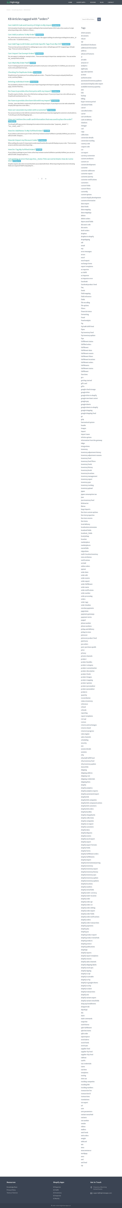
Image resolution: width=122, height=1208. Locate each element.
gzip (82, 419)
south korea (85, 1025)
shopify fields (85, 848)
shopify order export (88, 911)
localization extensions (89, 527)
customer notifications (89, 180)
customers (84, 183)
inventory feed (86, 458)
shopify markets (86, 887)
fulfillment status (87, 368)
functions (84, 374)
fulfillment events (87, 353)
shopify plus (85, 929)
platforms (84, 641)
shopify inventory (87, 866)
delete (83, 215)
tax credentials (86, 1064)
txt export (84, 1102)
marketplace (85, 542)
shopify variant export (88, 998)
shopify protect (86, 944)
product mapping (87, 680)
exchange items (86, 263)
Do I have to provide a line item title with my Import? (29, 100)
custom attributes (87, 159)
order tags (84, 602)
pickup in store (86, 632)
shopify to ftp (85, 980)
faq (82, 287)
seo (82, 746)
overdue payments (87, 608)
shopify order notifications (90, 917)
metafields (85, 548)
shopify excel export (88, 839)
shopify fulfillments (87, 857)
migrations (85, 551)
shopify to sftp (86, 986)
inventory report (86, 479)
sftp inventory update (88, 764)
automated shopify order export (92, 84)
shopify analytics (87, 788)
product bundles (86, 662)
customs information (88, 201)
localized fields (86, 530)
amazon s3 (84, 63)
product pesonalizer (88, 689)
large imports (85, 509)
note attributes (86, 557)
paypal (83, 620)
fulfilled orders (86, 344)
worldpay (84, 1153)
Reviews (93, 2)
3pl (82, 42)
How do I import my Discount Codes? (23, 140)
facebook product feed (89, 284)
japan (83, 491)
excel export (85, 260)
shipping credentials (88, 779)
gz (82, 416)
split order (84, 1034)
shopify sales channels (88, 962)
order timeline (86, 605)
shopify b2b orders (87, 809)
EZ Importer (56, 25)
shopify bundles (86, 812)
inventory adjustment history (91, 452)
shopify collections (87, 818)
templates (84, 1073)
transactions (85, 1096)
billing (83, 99)
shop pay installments (88, 1004)
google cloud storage (88, 389)
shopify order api (86, 902)
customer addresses (88, 171)
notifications (85, 560)
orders (83, 599)
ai (81, 57)
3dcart (83, 39)
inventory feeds (86, 464)
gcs (82, 377)
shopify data (85, 830)
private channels (86, 656)
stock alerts (85, 1040)
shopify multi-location (88, 896)
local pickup (85, 536)
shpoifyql (84, 1010)
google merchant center (89, 398)
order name (85, 587)
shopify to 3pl (85, 974)
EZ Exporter (12, 121)
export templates (87, 266)
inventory (84, 449)
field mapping (86, 293)
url (82, 1106)
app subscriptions (87, 72)
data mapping (86, 209)
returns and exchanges (89, 725)
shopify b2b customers (88, 806)
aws (82, 90)
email (83, 246)
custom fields (85, 186)
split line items (86, 1031)
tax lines (84, 1070)
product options (86, 683)
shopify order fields (87, 914)
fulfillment (84, 347)
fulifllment (84, 371)
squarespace (85, 1037)
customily (84, 192)
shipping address (86, 773)
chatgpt (84, 126)
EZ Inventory (57, 1193)
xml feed (84, 1162)
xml (82, 1159)
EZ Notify (56, 1198)
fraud (83, 317)
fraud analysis (86, 320)
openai (83, 569)
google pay (85, 401)
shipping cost (85, 776)
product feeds (86, 674)
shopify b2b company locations (91, 803)
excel (83, 257)
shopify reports (86, 953)
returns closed (86, 728)
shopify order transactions (90, 923)
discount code (86, 225)
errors (83, 254)
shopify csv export (87, 824)
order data (84, 572)
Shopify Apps (80, 2)
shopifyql (84, 950)
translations (85, 1100)
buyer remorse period (88, 102)
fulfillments (85, 365)
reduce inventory (87, 701)
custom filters (86, 189)
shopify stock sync (87, 968)
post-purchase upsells (88, 647)
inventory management (89, 476)
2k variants (85, 36)
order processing (86, 596)
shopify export (86, 842)
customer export (86, 174)
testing (83, 1075)
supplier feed (85, 1049)
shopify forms (85, 851)
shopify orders (86, 920)
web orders (85, 1135)
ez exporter (85, 269)
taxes (83, 1067)
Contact (111, 2)
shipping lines (85, 782)
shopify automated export (90, 794)
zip (82, 1165)
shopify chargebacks (88, 815)
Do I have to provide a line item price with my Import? (29, 91)
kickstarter (85, 503)
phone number (86, 623)
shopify (83, 785)
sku (82, 1013)
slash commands (86, 1019)
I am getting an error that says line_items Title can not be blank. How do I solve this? (40, 160)
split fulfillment (86, 1028)
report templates (87, 716)
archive (83, 75)
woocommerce (86, 1150)
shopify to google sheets (89, 983)
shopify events (86, 836)
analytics (84, 66)
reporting (84, 713)
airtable (83, 60)
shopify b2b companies (89, 800)
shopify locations (87, 884)
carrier (83, 114)
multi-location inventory (89, 554)
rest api (83, 719)
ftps (82, 338)
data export (85, 204)
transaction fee (86, 1090)
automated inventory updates (91, 81)
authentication (86, 78)
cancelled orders (86, 111)
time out (84, 1079)
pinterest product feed (89, 638)
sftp (82, 755)
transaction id (86, 1094)
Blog (102, 2)
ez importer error (87, 278)
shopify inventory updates (90, 881)
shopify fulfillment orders (89, 854)
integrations (85, 446)
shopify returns (86, 959)
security (84, 743)
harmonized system (87, 422)
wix (82, 1144)
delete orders (85, 219)
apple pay (84, 69)
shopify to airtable (87, 977)
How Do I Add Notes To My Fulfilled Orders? (25, 131)
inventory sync (86, 482)
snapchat (84, 1022)
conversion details (87, 138)
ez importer (85, 275)
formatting (85, 314)
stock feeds (85, 1043)
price (82, 650)
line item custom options (89, 512)
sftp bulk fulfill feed (88, 758)
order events (85, 578)
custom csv (85, 162)
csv (82, 150)
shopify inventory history (89, 872)
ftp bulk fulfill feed (87, 326)
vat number (85, 1121)
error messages (86, 251)
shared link (84, 767)
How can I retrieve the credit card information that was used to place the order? (40, 119)
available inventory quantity (90, 87)
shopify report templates (89, 956)
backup (83, 96)
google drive (85, 392)
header (83, 425)
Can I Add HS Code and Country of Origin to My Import (30, 25)
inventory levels (86, 470)
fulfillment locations (88, 359)
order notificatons (87, 590)
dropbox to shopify (87, 236)
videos (83, 1127)
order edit (84, 575)
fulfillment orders (87, 362)
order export (85, 581)
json (82, 497)
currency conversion (88, 156)
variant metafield (87, 1114)
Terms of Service (12, 1193)
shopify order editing (88, 908)
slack (82, 1016)
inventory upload (87, 488)
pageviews (84, 611)
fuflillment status (87, 341)
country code (85, 144)
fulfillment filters (87, 356)
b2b (82, 93)
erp (82, 248)
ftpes (83, 329)
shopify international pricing (90, 863)
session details (86, 749)
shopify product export (89, 935)
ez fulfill (84, 272)
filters (83, 308)
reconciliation (85, 698)
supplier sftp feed (87, 1055)
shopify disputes (86, 833)
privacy (83, 653)
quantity (84, 695)
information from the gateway (91, 440)
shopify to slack (86, 989)
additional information (89, 48)
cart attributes (86, 117)
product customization (89, 668)
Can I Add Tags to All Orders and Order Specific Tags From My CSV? (35, 44)
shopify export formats (89, 845)
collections (84, 135)
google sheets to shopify (89, 407)
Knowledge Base (17, 10)
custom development (88, 165)
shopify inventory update (89, 878)
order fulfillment (86, 584)
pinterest (84, 635)
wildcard (84, 1141)
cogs (82, 132)
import (83, 431)
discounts (84, 227)
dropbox (84, 234)
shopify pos (85, 932)
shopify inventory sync (88, 875)
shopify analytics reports (89, 791)
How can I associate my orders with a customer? (27, 110)
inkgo (83, 443)
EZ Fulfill (32, 63)
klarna (83, 506)
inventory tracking (87, 485)
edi (82, 242)
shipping (84, 770)
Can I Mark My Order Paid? (18, 63)
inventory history (87, 467)
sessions (84, 752)
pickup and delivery (87, 629)
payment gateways (87, 614)
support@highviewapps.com (102, 1193)
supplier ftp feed (86, 1052)
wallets (83, 1129)
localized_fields (86, 533)
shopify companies (87, 821)
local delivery (85, 524)
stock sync (84, 1046)
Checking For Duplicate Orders (20, 72)
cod (82, 129)
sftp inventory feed (87, 761)
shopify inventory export (89, 869)
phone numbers (86, 626)
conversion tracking (88, 141)
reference (84, 704)
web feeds (84, 1132)
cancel (83, 108)
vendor (83, 1123)
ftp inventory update (88, 335)
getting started (86, 380)
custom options (86, 195)
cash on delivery (86, 120)
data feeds (84, 207)
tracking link (85, 1085)
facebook (84, 281)
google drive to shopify (89, 395)
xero (82, 1156)
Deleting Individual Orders (19, 82)
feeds (83, 290)
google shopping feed (88, 413)
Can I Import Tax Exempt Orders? (21, 53)
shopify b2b (85, 797)
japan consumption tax (89, 494)
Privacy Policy (11, 1190)
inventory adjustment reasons (91, 455)
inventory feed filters (88, 461)
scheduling (84, 740)
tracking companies (88, 1081)
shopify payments (87, 926)
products (84, 692)
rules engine (85, 734)
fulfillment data (86, 350)
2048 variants (86, 33)
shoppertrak (85, 1007)
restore (83, 722)
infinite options (86, 437)
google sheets (86, 404)
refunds (83, 710)
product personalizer (88, 686)
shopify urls (85, 995)
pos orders (84, 644)
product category (87, 665)
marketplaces (85, 545)
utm (82, 1108)
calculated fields (86, 105)
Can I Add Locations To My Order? (21, 34)
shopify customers (87, 827)
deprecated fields (87, 221)
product (83, 659)
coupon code (85, 147)
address (83, 51)
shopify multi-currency (89, 893)
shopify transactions (88, 992)
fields (83, 299)
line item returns (86, 518)
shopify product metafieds (90, 938)
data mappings (86, 213)
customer (84, 168)
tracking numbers (87, 1088)
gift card (84, 383)
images (83, 428)
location (84, 539)
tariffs (83, 1061)
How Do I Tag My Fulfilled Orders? (22, 149)
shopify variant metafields (90, 1001)
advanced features (87, 54)
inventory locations (87, 473)
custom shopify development (91, 198)
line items (84, 521)
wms (82, 1147)
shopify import (86, 860)
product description (87, 671)
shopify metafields (87, 890)
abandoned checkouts (88, 45)
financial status (86, 311)
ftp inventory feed (87, 332)
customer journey (87, 177)
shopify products (86, 941)
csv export (84, 153)
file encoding (85, 302)
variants (84, 1117)
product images (86, 677)
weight (83, 1138)
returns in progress (87, 731)
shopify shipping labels (88, 965)
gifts (82, 386)
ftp (82, 323)
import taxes (85, 434)
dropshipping (85, 240)
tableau (83, 1058)
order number (85, 593)
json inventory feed (87, 500)
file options (85, 305)
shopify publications (88, 947)
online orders (85, 566)
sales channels (86, 737)
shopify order (85, 899)
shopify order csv (87, 905)
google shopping (86, 410)
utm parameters (86, 1111)
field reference (86, 296)
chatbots (84, 123)
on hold (83, 563)
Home (70, 2)
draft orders (85, 230)
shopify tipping (86, 971)
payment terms (86, 617)
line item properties (87, 515)
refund (83, 707)
